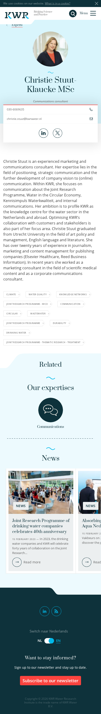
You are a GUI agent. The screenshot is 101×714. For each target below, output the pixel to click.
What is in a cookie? (57, 3)
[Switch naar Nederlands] (49, 640)
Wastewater (38, 313)
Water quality (38, 294)
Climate (11, 294)
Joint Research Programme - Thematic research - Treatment (43, 342)
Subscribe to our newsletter (51, 680)
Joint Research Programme (23, 323)
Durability (59, 323)
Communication (70, 303)
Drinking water (16, 332)
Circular (12, 313)
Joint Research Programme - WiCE (27, 303)
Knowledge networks (73, 294)
